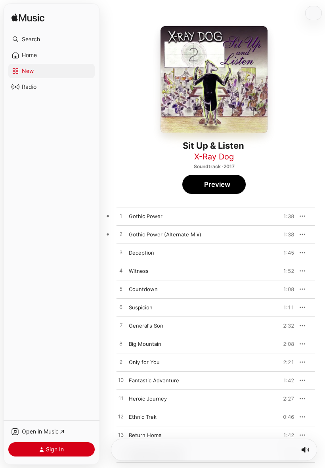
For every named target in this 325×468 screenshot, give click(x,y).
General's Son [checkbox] (146, 325)
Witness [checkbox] (139, 271)
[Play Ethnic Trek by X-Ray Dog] (121, 416)
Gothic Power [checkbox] (145, 216)
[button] (51, 39)
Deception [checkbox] (141, 252)
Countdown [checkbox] (143, 289)
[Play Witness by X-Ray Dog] (121, 270)
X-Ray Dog (214, 156)
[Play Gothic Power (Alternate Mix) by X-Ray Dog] (121, 234)
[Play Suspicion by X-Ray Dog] (121, 307)
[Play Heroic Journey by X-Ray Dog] (121, 398)
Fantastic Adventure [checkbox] (154, 380)
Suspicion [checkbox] (141, 307)
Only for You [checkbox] (144, 362)
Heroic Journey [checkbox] (148, 398)
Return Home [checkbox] (145, 435)
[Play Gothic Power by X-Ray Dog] (121, 216)
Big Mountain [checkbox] (145, 344)
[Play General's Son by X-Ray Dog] (121, 325)
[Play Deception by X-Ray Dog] (121, 252)
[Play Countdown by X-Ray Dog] (121, 289)
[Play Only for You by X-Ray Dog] (121, 362)
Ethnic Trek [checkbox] (143, 417)
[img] (27, 18)
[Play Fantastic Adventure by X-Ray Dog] (121, 380)
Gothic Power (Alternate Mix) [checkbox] (165, 234)
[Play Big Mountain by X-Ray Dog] (121, 343)
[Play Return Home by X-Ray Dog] (121, 435)
